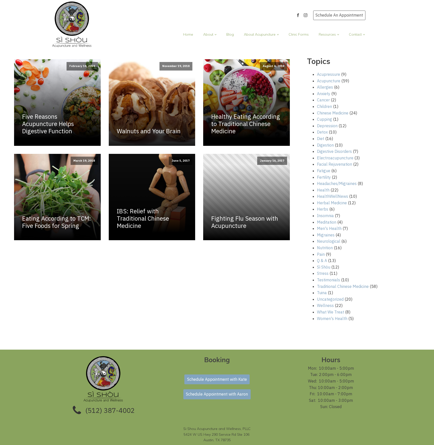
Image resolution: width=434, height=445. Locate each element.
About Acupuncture (260, 34)
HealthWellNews (332, 196)
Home (188, 34)
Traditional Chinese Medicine (343, 286)
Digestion (325, 145)
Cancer (323, 99)
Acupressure (328, 74)
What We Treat (330, 311)
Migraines (326, 234)
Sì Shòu (323, 267)
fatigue (323, 170)
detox (322, 132)
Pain (321, 254)
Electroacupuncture (335, 157)
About (208, 34)
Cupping (324, 119)
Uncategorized (330, 299)
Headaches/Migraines (337, 183)
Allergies (325, 87)
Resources (327, 34)
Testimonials (328, 279)
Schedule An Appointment (339, 15)
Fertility (324, 177)
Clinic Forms (299, 34)
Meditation (326, 222)
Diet (320, 138)
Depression (327, 125)
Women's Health (332, 318)
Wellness (325, 305)
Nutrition (325, 247)
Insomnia (325, 215)
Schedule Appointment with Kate (217, 379)
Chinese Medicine (332, 112)
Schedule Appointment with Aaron (217, 394)
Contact (355, 34)
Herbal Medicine (332, 202)
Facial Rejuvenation (334, 164)
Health (323, 190)
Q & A (322, 260)
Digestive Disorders (334, 151)
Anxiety (323, 93)
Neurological (328, 241)
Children (324, 106)
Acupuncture (328, 80)
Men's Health (329, 228)
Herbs (322, 209)
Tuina (322, 292)
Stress (323, 273)
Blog (230, 34)
